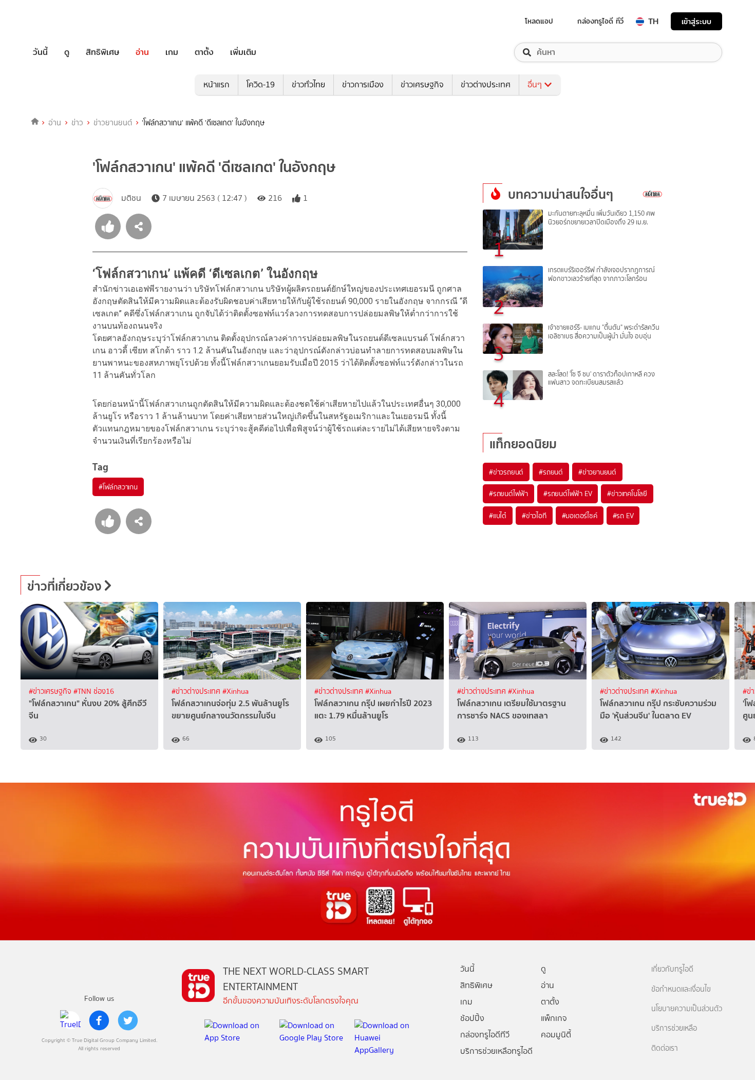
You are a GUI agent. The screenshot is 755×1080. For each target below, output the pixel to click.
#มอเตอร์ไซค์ (579, 515)
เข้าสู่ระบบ (696, 21)
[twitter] (128, 1020)
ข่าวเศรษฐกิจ (422, 84)
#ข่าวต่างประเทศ (197, 691)
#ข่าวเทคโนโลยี (627, 493)
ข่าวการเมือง (363, 84)
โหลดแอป (539, 21)
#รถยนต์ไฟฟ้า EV (567, 493)
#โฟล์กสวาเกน (118, 487)
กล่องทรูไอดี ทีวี (600, 21)
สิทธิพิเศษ (102, 52)
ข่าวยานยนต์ (112, 122)
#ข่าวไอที (534, 515)
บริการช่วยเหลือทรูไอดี (496, 1051)
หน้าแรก (216, 84)
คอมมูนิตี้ (556, 1034)
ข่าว (77, 122)
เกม (171, 52)
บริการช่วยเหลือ (674, 1028)
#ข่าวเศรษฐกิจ (51, 691)
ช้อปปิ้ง (472, 1018)
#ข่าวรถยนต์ (506, 472)
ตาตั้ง (204, 52)
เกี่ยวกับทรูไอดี (672, 969)
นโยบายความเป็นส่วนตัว (686, 1008)
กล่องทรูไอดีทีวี (484, 1034)
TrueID (64, 21)
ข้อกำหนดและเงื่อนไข (681, 989)
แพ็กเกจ (554, 1018)
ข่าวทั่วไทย (308, 84)
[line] (70, 1020)
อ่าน (142, 52)
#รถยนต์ (551, 472)
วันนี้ (40, 52)
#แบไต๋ (497, 515)
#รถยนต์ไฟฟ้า (508, 493)
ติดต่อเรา (664, 1048)
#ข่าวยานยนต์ (597, 472)
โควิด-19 (261, 84)
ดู (66, 52)
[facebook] (99, 1020)
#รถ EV (623, 515)
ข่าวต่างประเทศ (486, 84)
